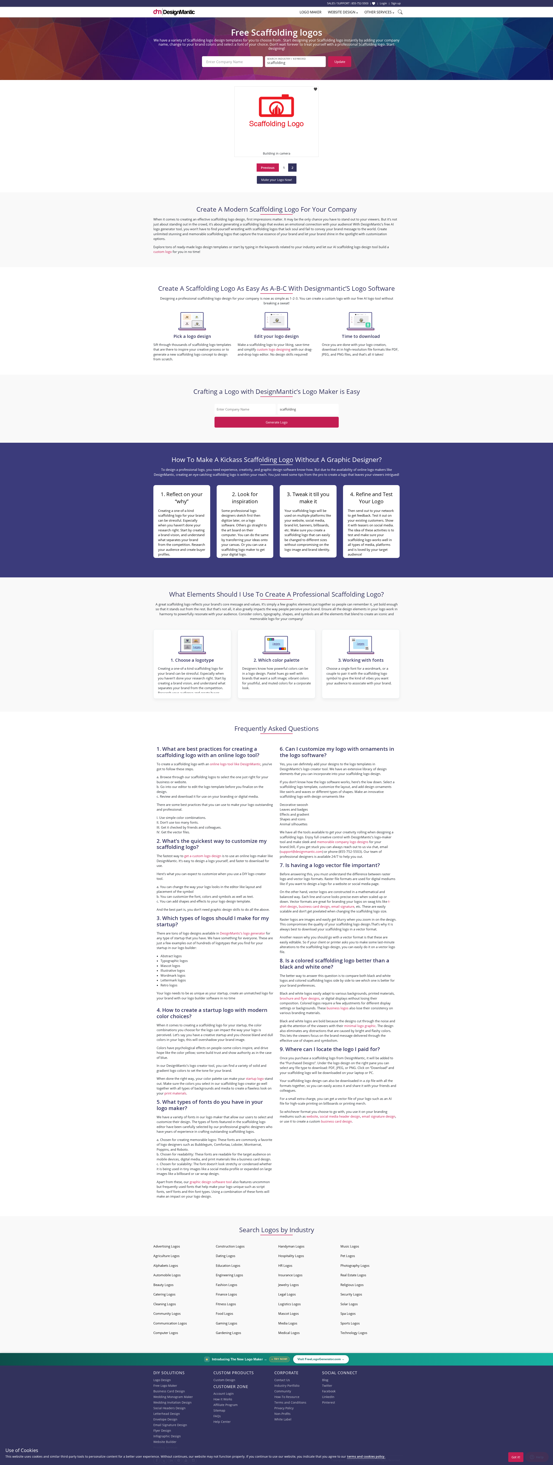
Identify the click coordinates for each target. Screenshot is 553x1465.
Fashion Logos (226, 1285)
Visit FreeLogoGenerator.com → (321, 1359)
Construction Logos (230, 1246)
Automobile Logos (167, 1275)
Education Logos (228, 1265)
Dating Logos (225, 1256)
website (312, 1116)
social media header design (340, 1116)
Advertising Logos (166, 1246)
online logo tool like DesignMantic (235, 764)
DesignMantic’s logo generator (242, 933)
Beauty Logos (163, 1285)
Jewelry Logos (288, 1285)
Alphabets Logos (165, 1265)
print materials (175, 1093)
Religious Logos (352, 1285)
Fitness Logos (226, 1304)
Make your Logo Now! (276, 180)
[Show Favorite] (374, 3)
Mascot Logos (288, 1313)
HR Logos (285, 1265)
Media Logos (287, 1323)
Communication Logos (170, 1323)
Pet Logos (347, 1256)
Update (339, 61)
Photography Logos (354, 1265)
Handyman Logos (291, 1246)
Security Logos (351, 1294)
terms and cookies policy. (366, 1456)
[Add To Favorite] (315, 87)
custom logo (162, 251)
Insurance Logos (290, 1275)
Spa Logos (348, 1313)
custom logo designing (273, 349)
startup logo (255, 1078)
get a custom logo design (202, 856)
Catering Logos (164, 1294)
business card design (254, 1159)
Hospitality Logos (291, 1256)
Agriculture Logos (166, 1256)
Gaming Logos (226, 1323)
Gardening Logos (228, 1333)
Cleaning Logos (164, 1304)
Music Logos (349, 1246)
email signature (342, 906)
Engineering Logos (229, 1275)
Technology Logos (353, 1333)
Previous (268, 167)
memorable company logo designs (342, 842)
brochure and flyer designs (299, 998)
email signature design (378, 1116)
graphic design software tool (211, 1182)
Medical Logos (289, 1333)
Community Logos (167, 1313)
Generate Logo (277, 422)
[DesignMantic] (174, 12)
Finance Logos (226, 1294)
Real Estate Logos (353, 1275)
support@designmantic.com (301, 851)
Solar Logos (349, 1304)
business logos (337, 1008)
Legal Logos (287, 1294)
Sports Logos (350, 1323)
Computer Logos (165, 1333)
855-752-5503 (359, 3)
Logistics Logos (289, 1304)
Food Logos (224, 1313)
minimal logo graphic (360, 1026)
